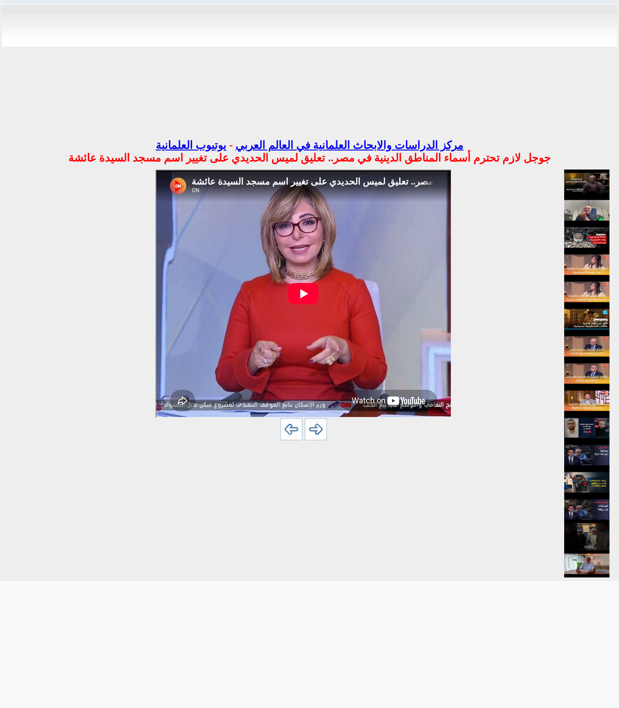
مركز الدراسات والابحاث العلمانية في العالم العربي (350, 145)
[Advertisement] (309, 67)
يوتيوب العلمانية (191, 145)
